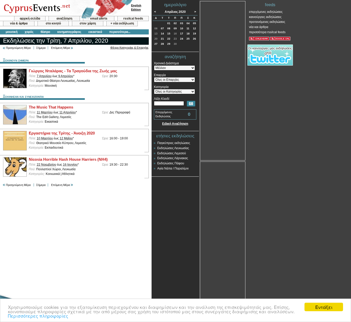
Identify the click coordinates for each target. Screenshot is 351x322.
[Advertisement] (222, 80)
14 (162, 33)
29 (168, 43)
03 (181, 23)
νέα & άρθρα (18, 23)
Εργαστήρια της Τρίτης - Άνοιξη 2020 (62, 133)
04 (188, 23)
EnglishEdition (136, 7)
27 (156, 43)
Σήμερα (40, 47)
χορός (29, 32)
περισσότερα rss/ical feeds (267, 32)
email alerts (98, 18)
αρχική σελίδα (30, 18)
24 (181, 38)
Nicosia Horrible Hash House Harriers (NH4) (68, 159)
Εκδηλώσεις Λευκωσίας (173, 148)
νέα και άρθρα (258, 27)
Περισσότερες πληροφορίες (38, 315)
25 (188, 38)
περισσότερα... (119, 32)
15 (168, 33)
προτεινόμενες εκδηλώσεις (267, 22)
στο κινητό (53, 23)
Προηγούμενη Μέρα (18, 47)
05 (194, 23)
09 (175, 28)
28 (162, 43)
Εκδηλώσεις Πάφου (170, 163)
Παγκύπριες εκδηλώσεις (173, 143)
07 (162, 28)
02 (175, 23)
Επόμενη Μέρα (60, 47)
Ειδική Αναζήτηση (175, 124)
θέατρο (45, 32)
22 (168, 38)
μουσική (11, 32)
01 (168, 23)
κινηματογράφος (69, 32)
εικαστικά (95, 32)
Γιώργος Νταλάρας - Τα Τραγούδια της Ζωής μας (73, 71)
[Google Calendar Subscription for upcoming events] (280, 38)
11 (188, 28)
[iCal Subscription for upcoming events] (259, 38)
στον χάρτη (88, 23)
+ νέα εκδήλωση (122, 23)
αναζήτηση (64, 18)
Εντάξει (323, 307)
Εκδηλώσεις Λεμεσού (171, 153)
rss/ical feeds (133, 18)
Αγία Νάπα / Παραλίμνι (173, 168)
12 (194, 28)
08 (168, 28)
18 (188, 33)
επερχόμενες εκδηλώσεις (266, 12)
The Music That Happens (51, 107)
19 (194, 33)
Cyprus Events (36, 8)
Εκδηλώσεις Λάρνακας (172, 158)
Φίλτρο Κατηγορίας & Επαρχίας (129, 47)
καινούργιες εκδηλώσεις (265, 17)
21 (162, 38)
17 (181, 33)
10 (181, 28)
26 (194, 38)
